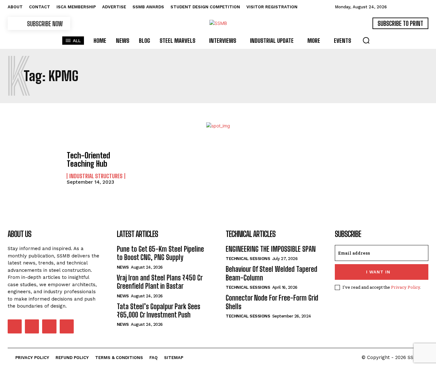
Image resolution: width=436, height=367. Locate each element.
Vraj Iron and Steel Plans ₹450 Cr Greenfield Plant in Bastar (160, 281)
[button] (366, 40)
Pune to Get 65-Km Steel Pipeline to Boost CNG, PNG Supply (160, 253)
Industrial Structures (96, 176)
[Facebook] (15, 326)
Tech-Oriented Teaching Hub (88, 159)
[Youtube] (67, 326)
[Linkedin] (32, 326)
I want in (378, 272)
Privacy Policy (405, 287)
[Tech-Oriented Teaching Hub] (34, 168)
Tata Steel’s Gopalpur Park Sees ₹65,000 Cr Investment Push (158, 310)
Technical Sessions (248, 258)
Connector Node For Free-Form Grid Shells (272, 302)
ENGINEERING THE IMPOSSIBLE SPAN (271, 249)
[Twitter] (49, 326)
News (123, 267)
